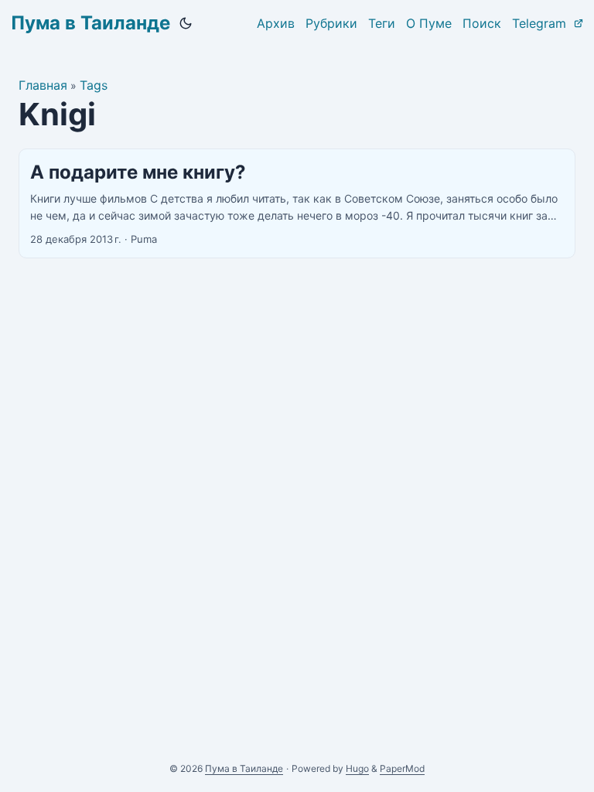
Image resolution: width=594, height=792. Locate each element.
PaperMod (402, 768)
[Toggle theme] (185, 23)
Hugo (357, 768)
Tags (94, 85)
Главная (43, 85)
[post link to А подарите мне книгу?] (297, 203)
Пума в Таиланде (90, 23)
